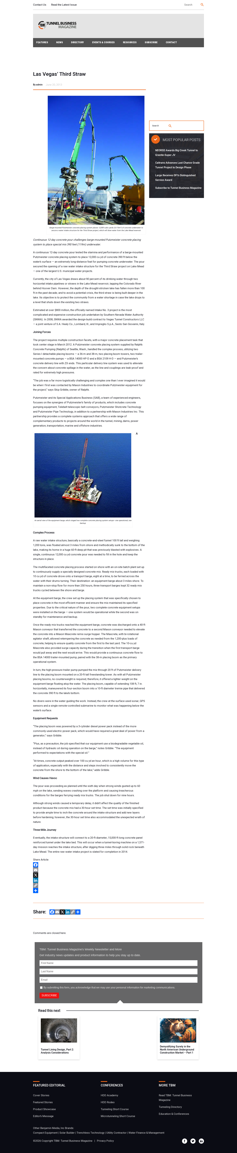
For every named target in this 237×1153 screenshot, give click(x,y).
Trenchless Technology (90, 1133)
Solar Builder (67, 1133)
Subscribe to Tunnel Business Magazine (178, 188)
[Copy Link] (89, 885)
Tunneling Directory (170, 1107)
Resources (130, 42)
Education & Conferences (174, 1114)
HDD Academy (109, 1095)
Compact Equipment (45, 1133)
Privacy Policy (105, 1141)
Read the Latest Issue (64, 5)
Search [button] (202, 5)
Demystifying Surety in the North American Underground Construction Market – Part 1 (177, 1049)
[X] (89, 875)
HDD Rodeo (108, 1102)
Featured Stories (43, 1102)
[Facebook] (89, 864)
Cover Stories (41, 1095)
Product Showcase (44, 1109)
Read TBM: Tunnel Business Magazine (175, 1097)
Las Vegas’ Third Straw (59, 74)
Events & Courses (103, 42)
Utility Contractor (116, 1133)
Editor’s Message (43, 1116)
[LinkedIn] (89, 880)
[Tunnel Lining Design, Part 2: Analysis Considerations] (59, 1030)
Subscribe (151, 42)
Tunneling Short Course (115, 1109)
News (59, 42)
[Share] (89, 890)
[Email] (89, 869)
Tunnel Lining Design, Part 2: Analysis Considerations (57, 1051)
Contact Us (39, 5)
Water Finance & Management (146, 1133)
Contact (171, 42)
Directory (77, 42)
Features (42, 42)
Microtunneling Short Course (118, 1116)
